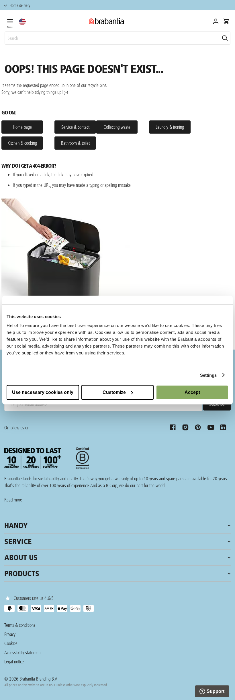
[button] (22, 21)
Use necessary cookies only (42, 392)
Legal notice (14, 662)
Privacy (9, 634)
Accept (192, 392)
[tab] (10, 22)
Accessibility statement (23, 652)
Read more (13, 500)
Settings (208, 374)
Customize (114, 392)
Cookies (10, 643)
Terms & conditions (19, 625)
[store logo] (106, 21)
